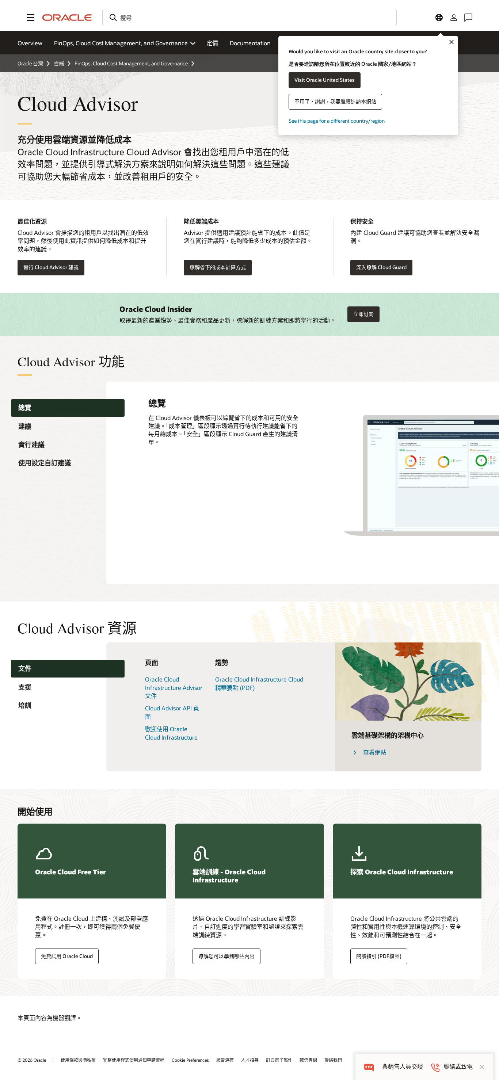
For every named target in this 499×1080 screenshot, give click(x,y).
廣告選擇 (225, 1060)
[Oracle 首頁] (67, 17)
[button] (30, 17)
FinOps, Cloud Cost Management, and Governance (131, 63)
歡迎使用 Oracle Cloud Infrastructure (171, 733)
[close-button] (482, 1067)
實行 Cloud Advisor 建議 (51, 267)
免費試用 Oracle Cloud (67, 956)
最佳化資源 (32, 221)
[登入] (453, 17)
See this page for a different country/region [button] (337, 120)
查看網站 (374, 752)
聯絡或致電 (458, 1067)
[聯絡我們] (468, 17)
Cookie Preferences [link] (190, 1060)
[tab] (68, 408)
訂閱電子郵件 (279, 1060)
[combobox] (249, 17)
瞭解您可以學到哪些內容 (226, 956)
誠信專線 (308, 1060)
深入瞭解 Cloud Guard (381, 267)
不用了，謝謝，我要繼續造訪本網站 (335, 101)
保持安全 (362, 221)
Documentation (250, 43)
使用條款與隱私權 (78, 1060)
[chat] (368, 1066)
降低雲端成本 (201, 221)
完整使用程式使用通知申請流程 (133, 1060)
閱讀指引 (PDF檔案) (378, 956)
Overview (30, 43)
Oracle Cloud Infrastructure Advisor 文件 (173, 687)
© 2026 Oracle (32, 1060)
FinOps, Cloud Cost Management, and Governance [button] (121, 43)
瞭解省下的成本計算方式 (218, 267)
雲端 (59, 63)
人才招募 (250, 1060)
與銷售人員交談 (402, 1067)
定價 (212, 43)
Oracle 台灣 (30, 63)
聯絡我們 (333, 1060)
